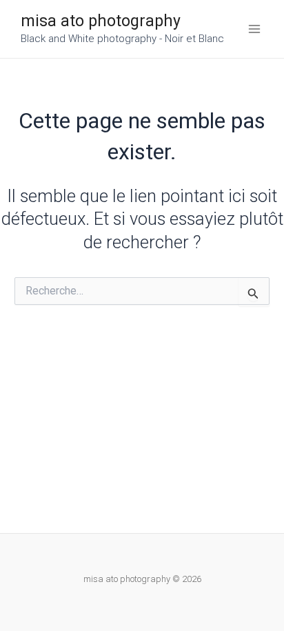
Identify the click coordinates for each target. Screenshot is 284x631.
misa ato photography (101, 21)
